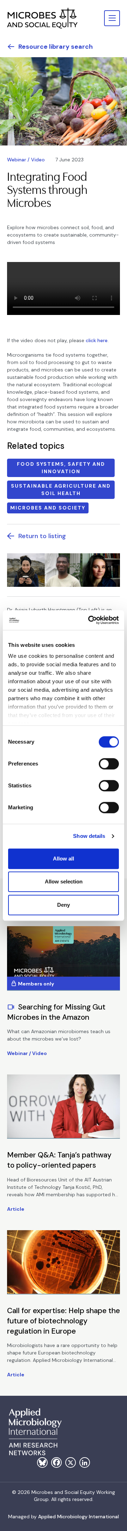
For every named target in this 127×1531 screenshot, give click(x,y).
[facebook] (56, 1462)
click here (97, 340)
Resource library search (55, 46)
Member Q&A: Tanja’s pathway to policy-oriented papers (59, 1160)
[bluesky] (42, 1462)
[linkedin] (84, 1462)
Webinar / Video (26, 159)
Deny (63, 905)
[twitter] (70, 1462)
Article (15, 1209)
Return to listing (42, 536)
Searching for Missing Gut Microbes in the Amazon (56, 1012)
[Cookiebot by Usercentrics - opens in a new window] (89, 620)
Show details (89, 836)
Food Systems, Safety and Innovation (61, 468)
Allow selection (64, 881)
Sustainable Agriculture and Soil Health (61, 489)
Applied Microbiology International (78, 1516)
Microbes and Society (47, 508)
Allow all (63, 859)
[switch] (109, 763)
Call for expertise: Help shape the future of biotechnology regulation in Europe (63, 1321)
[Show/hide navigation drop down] (112, 18)
